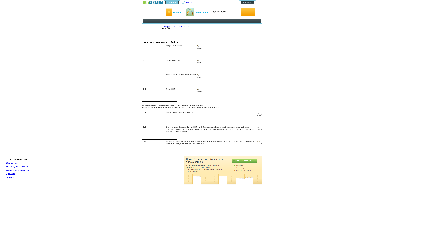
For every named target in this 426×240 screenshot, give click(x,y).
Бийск (189, 2)
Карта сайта (10, 174)
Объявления (172, 2)
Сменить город (11, 177)
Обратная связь (12, 163)
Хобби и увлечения (202, 12)
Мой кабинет (247, 2)
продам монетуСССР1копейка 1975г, (176, 26)
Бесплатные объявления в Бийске (153, 2)
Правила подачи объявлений (17, 167)
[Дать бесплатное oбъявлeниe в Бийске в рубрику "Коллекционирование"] (248, 12)
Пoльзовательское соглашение (18, 170)
